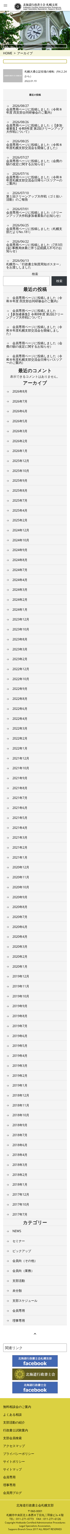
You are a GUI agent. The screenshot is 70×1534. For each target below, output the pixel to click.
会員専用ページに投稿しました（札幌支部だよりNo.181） (34, 228)
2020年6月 (19, 927)
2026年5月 (19, 421)
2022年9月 (19, 689)
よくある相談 (12, 1414)
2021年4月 (19, 828)
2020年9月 (19, 897)
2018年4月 (19, 1155)
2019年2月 (19, 1075)
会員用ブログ (12, 1493)
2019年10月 (20, 996)
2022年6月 (19, 708)
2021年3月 (19, 837)
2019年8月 (19, 1016)
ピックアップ (21, 1251)
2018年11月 (20, 1105)
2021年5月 (19, 818)
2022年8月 (19, 699)
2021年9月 (19, 778)
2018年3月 (19, 1165)
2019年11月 (20, 986)
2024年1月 (19, 609)
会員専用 (18, 1310)
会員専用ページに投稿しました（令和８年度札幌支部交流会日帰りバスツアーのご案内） (34, 178)
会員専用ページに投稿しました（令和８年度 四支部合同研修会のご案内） (34, 109)
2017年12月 (20, 1194)
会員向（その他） (24, 1261)
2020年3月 (19, 946)
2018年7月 (19, 1135)
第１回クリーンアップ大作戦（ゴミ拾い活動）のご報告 (34, 196)
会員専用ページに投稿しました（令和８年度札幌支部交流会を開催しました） (34, 144)
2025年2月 (19, 520)
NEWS (16, 1231)
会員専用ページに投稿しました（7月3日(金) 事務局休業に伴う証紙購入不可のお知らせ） (34, 246)
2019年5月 (19, 1046)
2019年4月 (19, 1055)
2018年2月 (19, 1175)
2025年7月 (19, 500)
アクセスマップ (14, 1446)
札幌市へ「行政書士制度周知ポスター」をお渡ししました (34, 263)
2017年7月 (19, 1214)
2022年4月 (19, 718)
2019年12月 (20, 976)
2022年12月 (20, 669)
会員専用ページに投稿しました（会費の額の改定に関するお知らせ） (34, 160)
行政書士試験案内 (15, 1430)
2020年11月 (20, 877)
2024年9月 (19, 550)
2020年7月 (19, 917)
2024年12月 (20, 530)
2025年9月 (19, 480)
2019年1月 (19, 1085)
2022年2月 (19, 738)
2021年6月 (19, 808)
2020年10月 (20, 887)
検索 (35, 274)
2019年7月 (19, 1026)
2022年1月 (19, 748)
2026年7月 (19, 401)
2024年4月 (19, 580)
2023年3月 (19, 649)
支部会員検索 (12, 1438)
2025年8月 (19, 490)
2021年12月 (20, 758)
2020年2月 (19, 956)
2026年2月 (19, 441)
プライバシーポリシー (18, 1454)
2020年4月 (19, 936)
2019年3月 (19, 1065)
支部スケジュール (24, 1300)
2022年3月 (19, 728)
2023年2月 (19, 659)
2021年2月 (19, 847)
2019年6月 (19, 1036)
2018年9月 (19, 1125)
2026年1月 (19, 451)
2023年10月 (20, 629)
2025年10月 (20, 471)
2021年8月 (19, 788)
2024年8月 (19, 560)
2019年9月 (19, 1006)
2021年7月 (19, 798)
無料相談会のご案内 (17, 1407)
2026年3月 (19, 431)
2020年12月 (20, 867)
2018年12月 (20, 1095)
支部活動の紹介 (14, 1422)
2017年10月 (20, 1204)
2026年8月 (19, 391)
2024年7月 (19, 570)
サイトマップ (12, 1469)
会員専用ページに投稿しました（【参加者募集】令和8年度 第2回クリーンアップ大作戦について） (34, 127)
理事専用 (18, 1320)
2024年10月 (20, 540)
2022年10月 (20, 679)
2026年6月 (19, 411)
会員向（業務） (23, 1271)
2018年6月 (19, 1145)
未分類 (17, 1290)
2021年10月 (20, 768)
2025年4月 (19, 510)
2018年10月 (20, 1115)
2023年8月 (19, 639)
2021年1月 (19, 857)
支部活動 (18, 1280)
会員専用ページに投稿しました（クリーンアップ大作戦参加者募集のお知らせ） (34, 212)
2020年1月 (19, 966)
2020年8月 (19, 907)
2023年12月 (20, 619)
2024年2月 (19, 599)
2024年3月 (19, 589)
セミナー (18, 1241)
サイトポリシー (14, 1461)
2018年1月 (19, 1184)
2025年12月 (20, 461)
